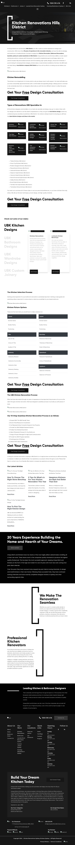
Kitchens (6, 6)
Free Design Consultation (18, 98)
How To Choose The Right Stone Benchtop (16, 478)
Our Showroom (30, 736)
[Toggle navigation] (37, 9)
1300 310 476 (55, 3)
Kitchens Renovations (20, 732)
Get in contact (15, 547)
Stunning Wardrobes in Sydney (55, 6)
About (9, 729)
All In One (68, 6)
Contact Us (61, 718)
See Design (34, 271)
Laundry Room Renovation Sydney (35, 6)
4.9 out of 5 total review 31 (22, 827)
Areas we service (29, 732)
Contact (39, 736)
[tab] (14, 228)
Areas (8, 732)
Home (39, 731)
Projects (39, 738)
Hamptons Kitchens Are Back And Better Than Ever (57, 479)
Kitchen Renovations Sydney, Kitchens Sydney (36, 838)
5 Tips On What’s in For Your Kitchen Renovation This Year (37, 479)
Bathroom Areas (10, 735)
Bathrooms (14, 6)
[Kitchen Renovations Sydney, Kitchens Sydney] (3, 3)
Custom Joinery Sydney (19, 745)
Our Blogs (40, 734)
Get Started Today (55, 779)
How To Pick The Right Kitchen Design (16, 508)
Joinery (22, 6)
